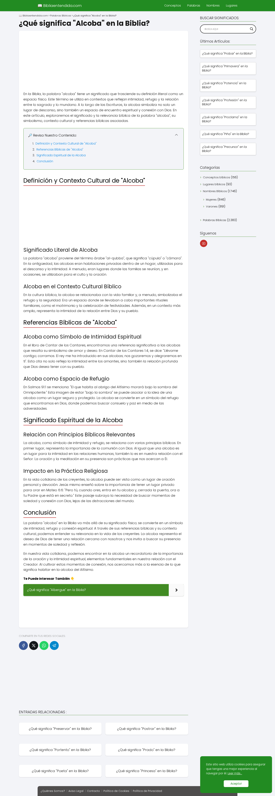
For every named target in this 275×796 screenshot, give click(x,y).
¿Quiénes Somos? (53, 791)
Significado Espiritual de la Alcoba (61, 155)
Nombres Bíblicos (215, 191)
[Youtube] (203, 243)
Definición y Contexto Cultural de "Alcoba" (66, 143)
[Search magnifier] (251, 29)
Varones (212, 206)
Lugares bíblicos (214, 184)
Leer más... (235, 773)
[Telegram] (54, 645)
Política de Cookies (116, 791)
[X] (33, 645)
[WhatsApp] (43, 645)
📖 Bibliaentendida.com (60, 5)
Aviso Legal (75, 791)
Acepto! (236, 784)
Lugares (231, 5)
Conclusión (45, 161)
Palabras (193, 5)
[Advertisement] (103, 57)
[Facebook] (23, 645)
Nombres (213, 5)
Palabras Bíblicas (214, 220)
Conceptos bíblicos (216, 177)
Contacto (93, 791)
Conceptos (172, 5)
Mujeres (211, 199)
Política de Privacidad (147, 791)
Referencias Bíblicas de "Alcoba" (59, 149)
